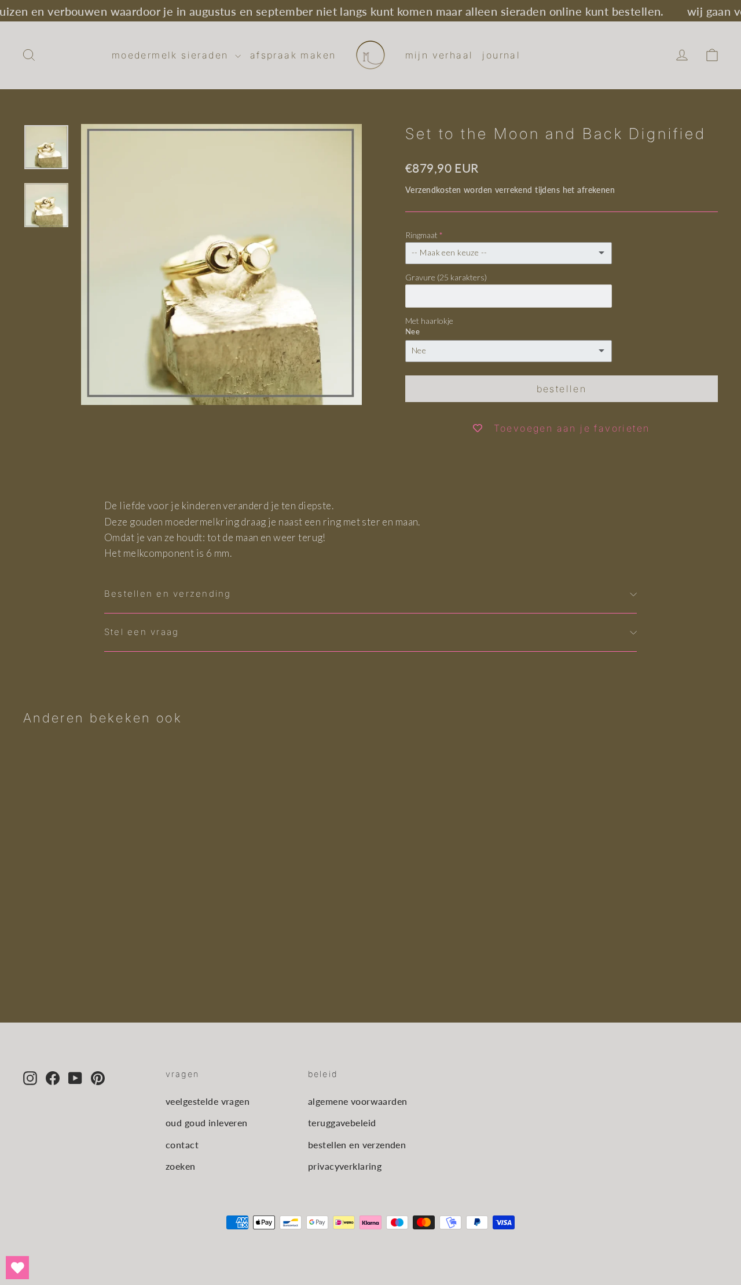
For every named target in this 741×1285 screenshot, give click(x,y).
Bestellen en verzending (168, 594)
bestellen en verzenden (357, 1144)
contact (182, 1144)
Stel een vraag (141, 632)
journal (501, 55)
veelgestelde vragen (208, 1101)
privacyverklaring (344, 1165)
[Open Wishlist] (17, 1267)
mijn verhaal (439, 55)
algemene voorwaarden (358, 1101)
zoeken (181, 1165)
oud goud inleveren (207, 1122)
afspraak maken (293, 55)
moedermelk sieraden (172, 55)
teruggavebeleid (342, 1122)
